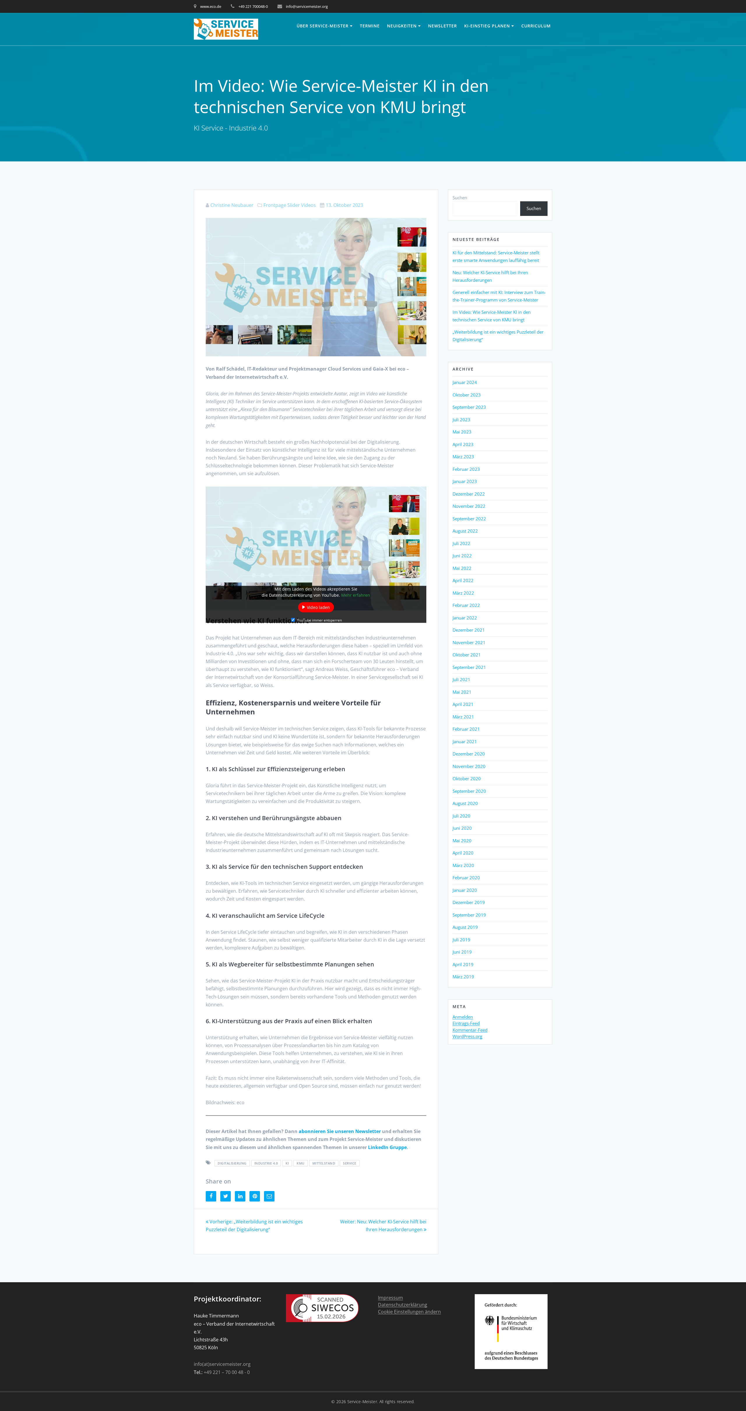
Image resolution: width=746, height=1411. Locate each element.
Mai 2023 (462, 432)
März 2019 (463, 977)
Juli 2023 (461, 419)
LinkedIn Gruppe (387, 1147)
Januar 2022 (465, 618)
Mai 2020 (462, 840)
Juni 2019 (462, 952)
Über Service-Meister (323, 26)
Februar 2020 (466, 877)
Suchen (460, 197)
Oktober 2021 (467, 655)
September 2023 (469, 407)
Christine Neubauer (232, 205)
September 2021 (469, 667)
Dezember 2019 (469, 902)
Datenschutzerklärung (402, 1304)
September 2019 (469, 915)
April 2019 (463, 964)
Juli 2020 (461, 816)
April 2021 (463, 704)
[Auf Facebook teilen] (211, 1196)
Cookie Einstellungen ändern (409, 1311)
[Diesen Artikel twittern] (225, 1196)
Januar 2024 (465, 382)
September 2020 (469, 791)
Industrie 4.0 (266, 1163)
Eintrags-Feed (466, 1023)
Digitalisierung (232, 1163)
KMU (301, 1163)
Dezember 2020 (469, 754)
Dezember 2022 (469, 494)
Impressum (390, 1297)
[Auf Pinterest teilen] (254, 1196)
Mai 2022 (462, 568)
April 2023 (463, 444)
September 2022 (469, 519)
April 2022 (463, 580)
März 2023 (463, 456)
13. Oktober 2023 (344, 205)
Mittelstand (323, 1163)
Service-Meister (362, 1401)
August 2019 (465, 927)
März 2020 (463, 865)
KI (287, 1163)
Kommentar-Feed (470, 1030)
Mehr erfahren (355, 595)
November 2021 (469, 642)
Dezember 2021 (469, 630)
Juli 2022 (461, 543)
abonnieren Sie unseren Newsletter (340, 1131)
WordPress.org (467, 1036)
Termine (370, 26)
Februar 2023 (466, 469)
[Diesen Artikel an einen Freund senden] (269, 1196)
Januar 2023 (465, 481)
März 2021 (463, 717)
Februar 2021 (466, 729)
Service (349, 1163)
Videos (308, 205)
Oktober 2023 (467, 395)
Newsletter (442, 26)
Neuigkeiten (402, 26)
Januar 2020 (465, 890)
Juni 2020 (462, 828)
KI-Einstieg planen (487, 26)
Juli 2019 (461, 940)
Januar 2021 (465, 741)
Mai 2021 (462, 692)
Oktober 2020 (467, 778)
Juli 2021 (461, 679)
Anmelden (463, 1017)
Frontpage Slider (281, 205)
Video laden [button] (318, 607)
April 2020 (463, 853)
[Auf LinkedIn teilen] (240, 1196)
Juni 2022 (462, 556)
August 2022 (465, 531)
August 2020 (465, 803)
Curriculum (536, 26)
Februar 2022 (466, 605)
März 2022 (463, 593)
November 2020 (469, 766)
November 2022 (469, 506)
